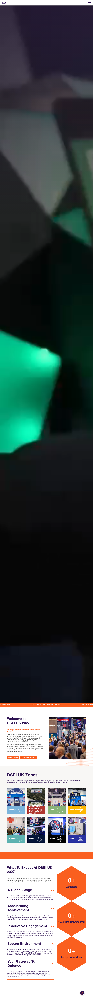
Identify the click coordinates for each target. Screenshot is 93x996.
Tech (72, 839)
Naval (31, 839)
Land (52, 810)
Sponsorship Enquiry (28, 757)
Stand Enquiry (13, 757)
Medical (12, 839)
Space (52, 839)
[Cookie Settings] (82, 993)
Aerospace (14, 810)
